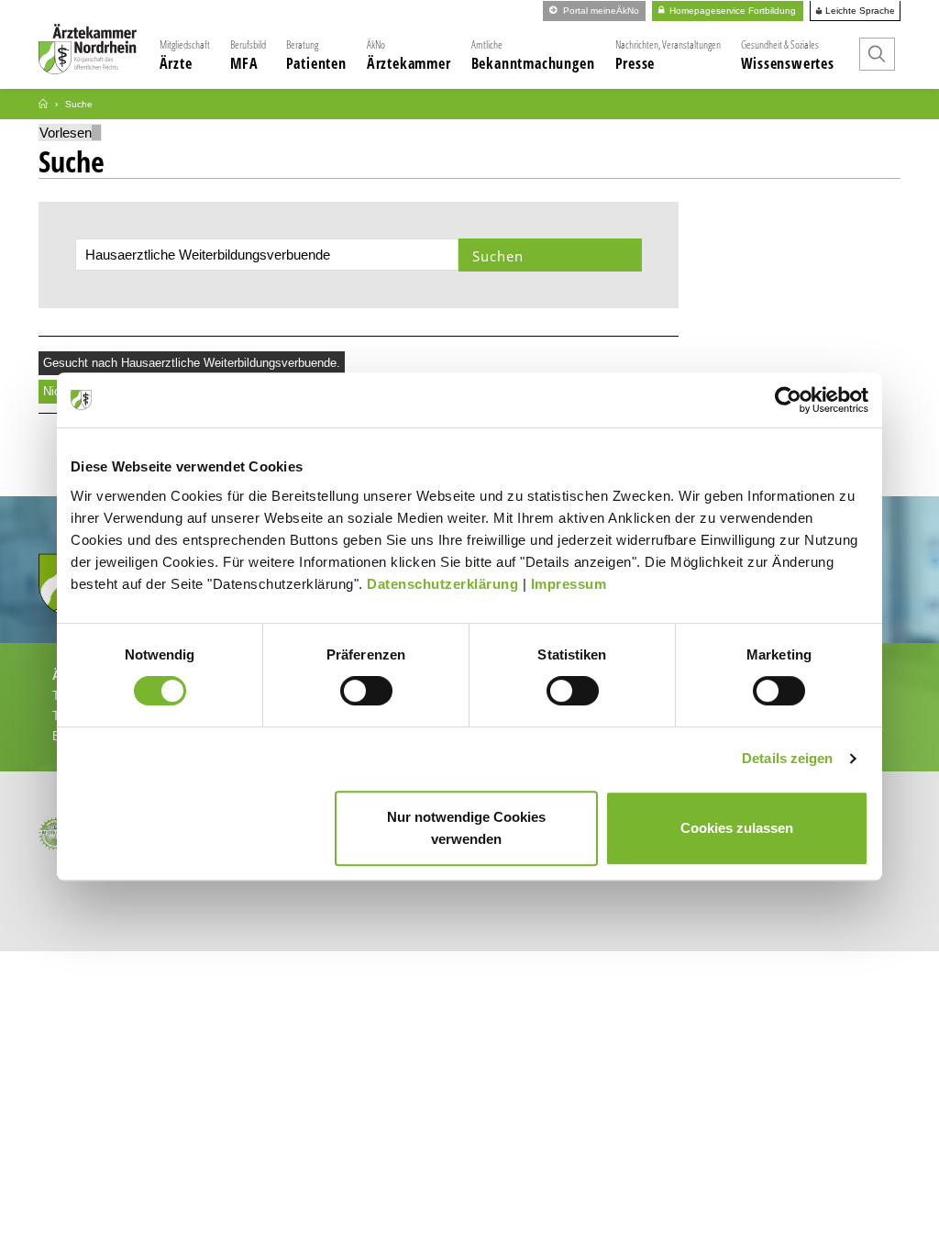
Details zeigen (787, 758)
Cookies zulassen (736, 828)
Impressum (569, 584)
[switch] (366, 690)
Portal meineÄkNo (599, 11)
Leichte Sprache (859, 11)
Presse (668, 55)
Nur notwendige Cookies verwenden (466, 828)
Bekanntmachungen (533, 55)
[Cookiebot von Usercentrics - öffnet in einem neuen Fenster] (788, 400)
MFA (248, 55)
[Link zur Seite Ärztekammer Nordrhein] (43, 104)
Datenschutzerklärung (442, 584)
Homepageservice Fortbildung (731, 11)
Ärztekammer (409, 55)
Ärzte (185, 55)
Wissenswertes (787, 55)
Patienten (316, 55)
